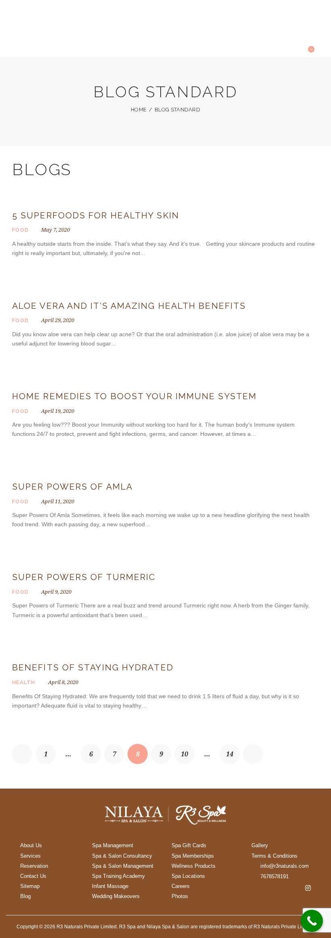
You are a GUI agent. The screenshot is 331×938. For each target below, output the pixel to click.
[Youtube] (294, 888)
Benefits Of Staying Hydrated (93, 667)
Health (24, 682)
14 (233, 751)
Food (20, 230)
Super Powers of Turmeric (83, 577)
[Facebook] (267, 888)
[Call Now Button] (312, 921)
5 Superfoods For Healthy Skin (95, 215)
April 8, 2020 (63, 682)
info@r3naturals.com (284, 866)
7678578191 (274, 876)
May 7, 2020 (55, 229)
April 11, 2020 (57, 501)
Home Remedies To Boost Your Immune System (134, 396)
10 (188, 751)
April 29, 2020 (57, 320)
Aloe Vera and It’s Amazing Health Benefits (129, 306)
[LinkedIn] (287, 900)
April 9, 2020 (56, 591)
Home (139, 110)
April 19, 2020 (57, 411)
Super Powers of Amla (72, 487)
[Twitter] (280, 888)
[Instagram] (308, 888)
